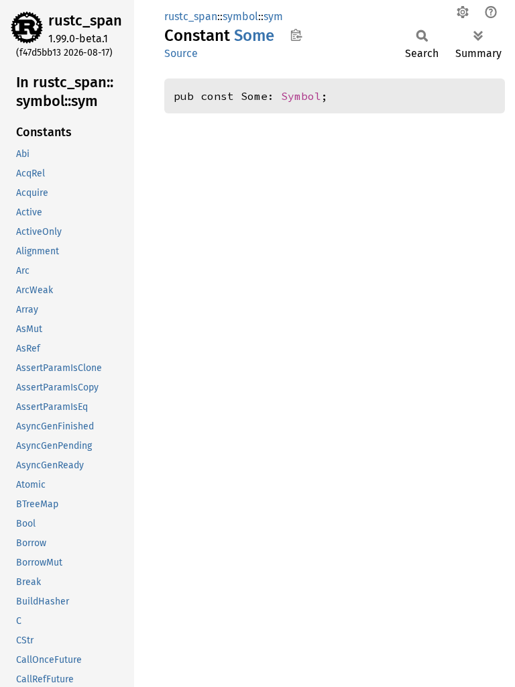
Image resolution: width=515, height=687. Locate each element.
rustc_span (85, 20)
